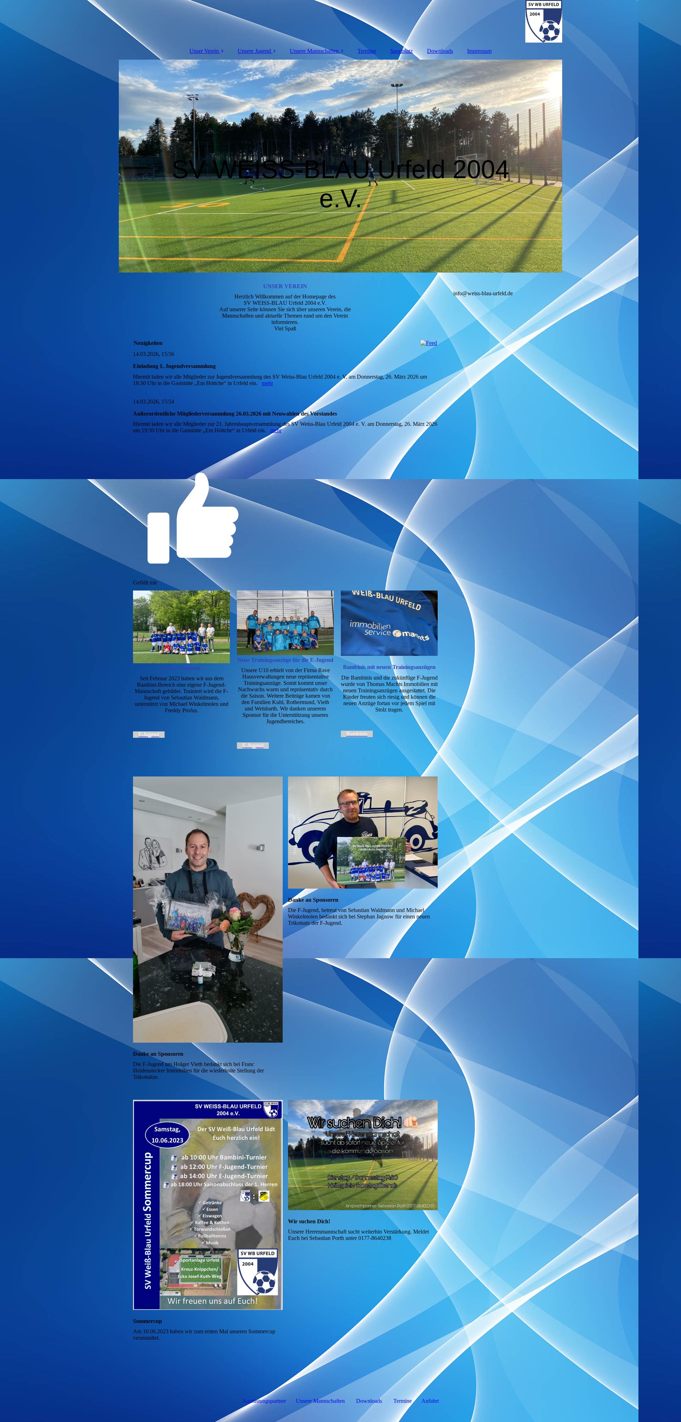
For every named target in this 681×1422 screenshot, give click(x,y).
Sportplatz (401, 51)
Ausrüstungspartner (264, 1401)
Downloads (440, 51)
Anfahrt (430, 1401)
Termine (367, 51)
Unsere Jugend (254, 51)
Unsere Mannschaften (314, 51)
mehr (267, 383)
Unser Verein (204, 51)
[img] (340, 21)
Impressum (479, 51)
